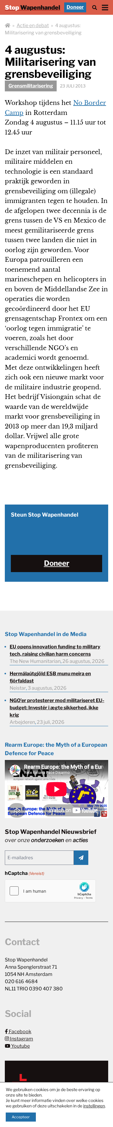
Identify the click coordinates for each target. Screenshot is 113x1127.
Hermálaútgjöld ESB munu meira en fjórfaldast (50, 677)
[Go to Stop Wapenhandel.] (7, 26)
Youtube (20, 1046)
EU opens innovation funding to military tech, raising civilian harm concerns (55, 650)
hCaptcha (24, 873)
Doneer (75, 7)
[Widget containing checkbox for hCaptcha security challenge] (50, 890)
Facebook (19, 1031)
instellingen (94, 1105)
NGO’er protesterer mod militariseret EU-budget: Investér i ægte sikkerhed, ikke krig (57, 708)
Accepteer (21, 1117)
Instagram (21, 1039)
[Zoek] (94, 7)
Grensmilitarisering (30, 86)
